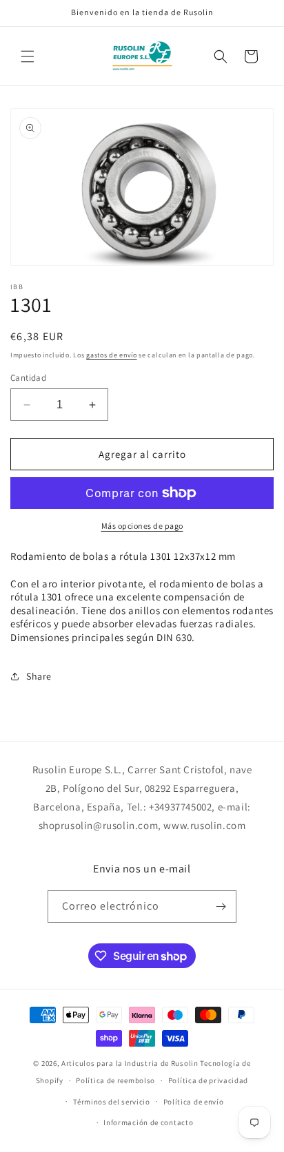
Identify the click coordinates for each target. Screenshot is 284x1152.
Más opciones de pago (142, 526)
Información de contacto (148, 1122)
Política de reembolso (115, 1080)
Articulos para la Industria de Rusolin (130, 1063)
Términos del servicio (111, 1102)
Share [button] (39, 676)
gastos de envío (111, 354)
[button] (27, 56)
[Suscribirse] (220, 906)
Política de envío (193, 1102)
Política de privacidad (208, 1080)
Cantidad (28, 378)
